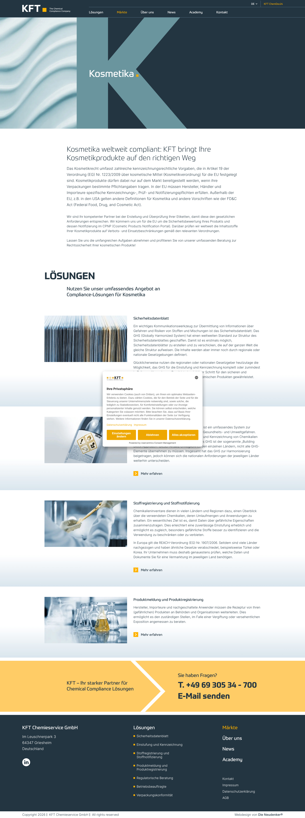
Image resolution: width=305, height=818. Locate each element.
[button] (254, 4)
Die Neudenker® (270, 815)
